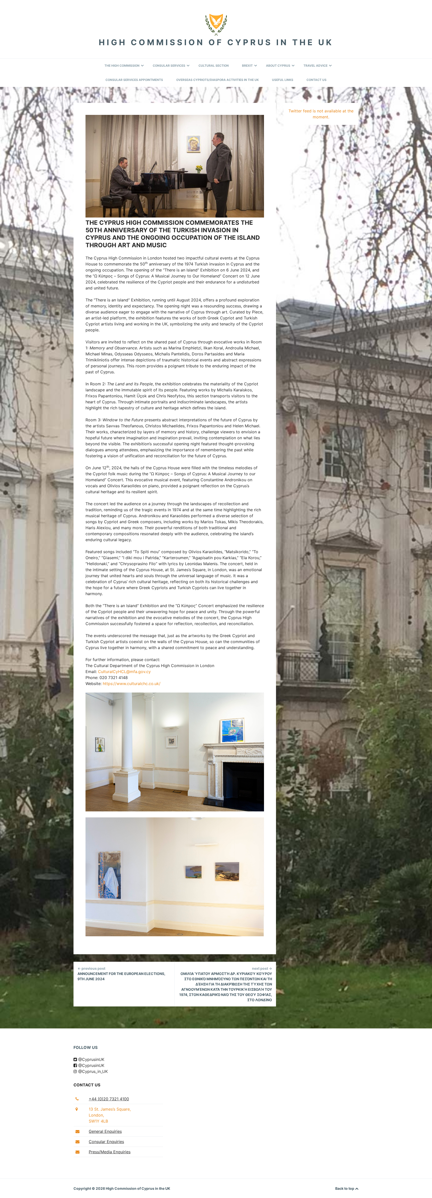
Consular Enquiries (106, 1141)
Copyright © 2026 (90, 1188)
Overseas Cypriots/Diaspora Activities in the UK (217, 80)
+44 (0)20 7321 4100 (109, 1098)
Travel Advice (316, 65)
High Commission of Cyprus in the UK (216, 42)
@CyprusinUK (90, 1059)
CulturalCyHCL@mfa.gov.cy (124, 671)
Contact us (87, 1084)
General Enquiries (105, 1131)
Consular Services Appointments (134, 80)
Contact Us (316, 80)
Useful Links (282, 80)
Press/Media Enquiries (109, 1151)
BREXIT (247, 65)
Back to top (345, 1188)
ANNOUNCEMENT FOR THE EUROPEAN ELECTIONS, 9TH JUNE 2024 (121, 973)
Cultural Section (213, 65)
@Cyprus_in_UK (92, 1071)
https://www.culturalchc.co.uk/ (131, 683)
